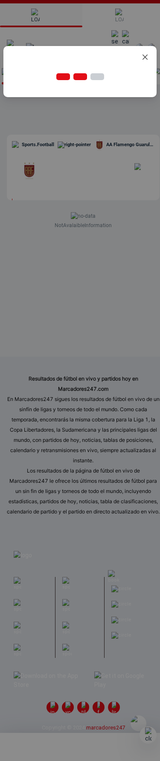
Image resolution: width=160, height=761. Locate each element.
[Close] (145, 57)
